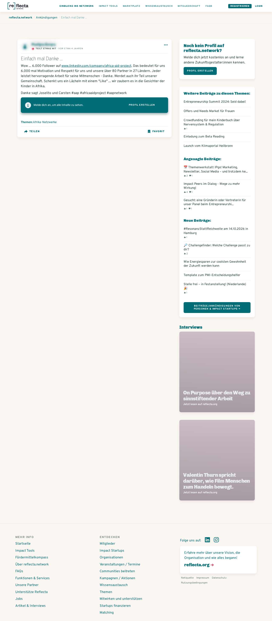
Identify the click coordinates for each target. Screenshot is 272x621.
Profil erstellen (142, 105)
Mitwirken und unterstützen (121, 599)
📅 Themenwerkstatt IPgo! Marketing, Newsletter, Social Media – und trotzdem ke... (216, 171)
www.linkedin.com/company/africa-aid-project (96, 66)
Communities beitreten (117, 571)
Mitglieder (107, 544)
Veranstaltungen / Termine (120, 564)
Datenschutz (219, 578)
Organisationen (111, 557)
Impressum (202, 578)
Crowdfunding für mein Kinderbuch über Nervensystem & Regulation (212, 124)
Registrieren (239, 6)
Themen (106, 592)
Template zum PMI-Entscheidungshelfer (212, 275)
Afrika (37, 122)
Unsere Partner (26, 585)
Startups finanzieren (115, 606)
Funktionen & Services (32, 578)
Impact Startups (112, 551)
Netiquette (187, 578)
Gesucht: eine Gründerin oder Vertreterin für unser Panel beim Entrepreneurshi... (215, 204)
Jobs (19, 599)
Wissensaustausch (114, 585)
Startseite (23, 544)
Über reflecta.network (32, 564)
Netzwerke (49, 122)
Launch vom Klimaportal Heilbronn (208, 146)
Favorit (158, 131)
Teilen (34, 131)
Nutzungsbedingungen (194, 583)
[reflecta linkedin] (207, 540)
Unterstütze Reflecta (31, 592)
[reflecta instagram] (216, 540)
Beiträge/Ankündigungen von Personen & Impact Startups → (217, 307)
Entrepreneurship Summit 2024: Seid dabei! (215, 102)
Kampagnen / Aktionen (117, 578)
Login (259, 6)
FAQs (19, 571)
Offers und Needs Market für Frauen (209, 111)
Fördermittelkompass (31, 557)
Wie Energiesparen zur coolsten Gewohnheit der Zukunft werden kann (215, 264)
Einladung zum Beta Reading (204, 137)
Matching (107, 613)
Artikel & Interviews (30, 606)
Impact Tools (25, 551)
